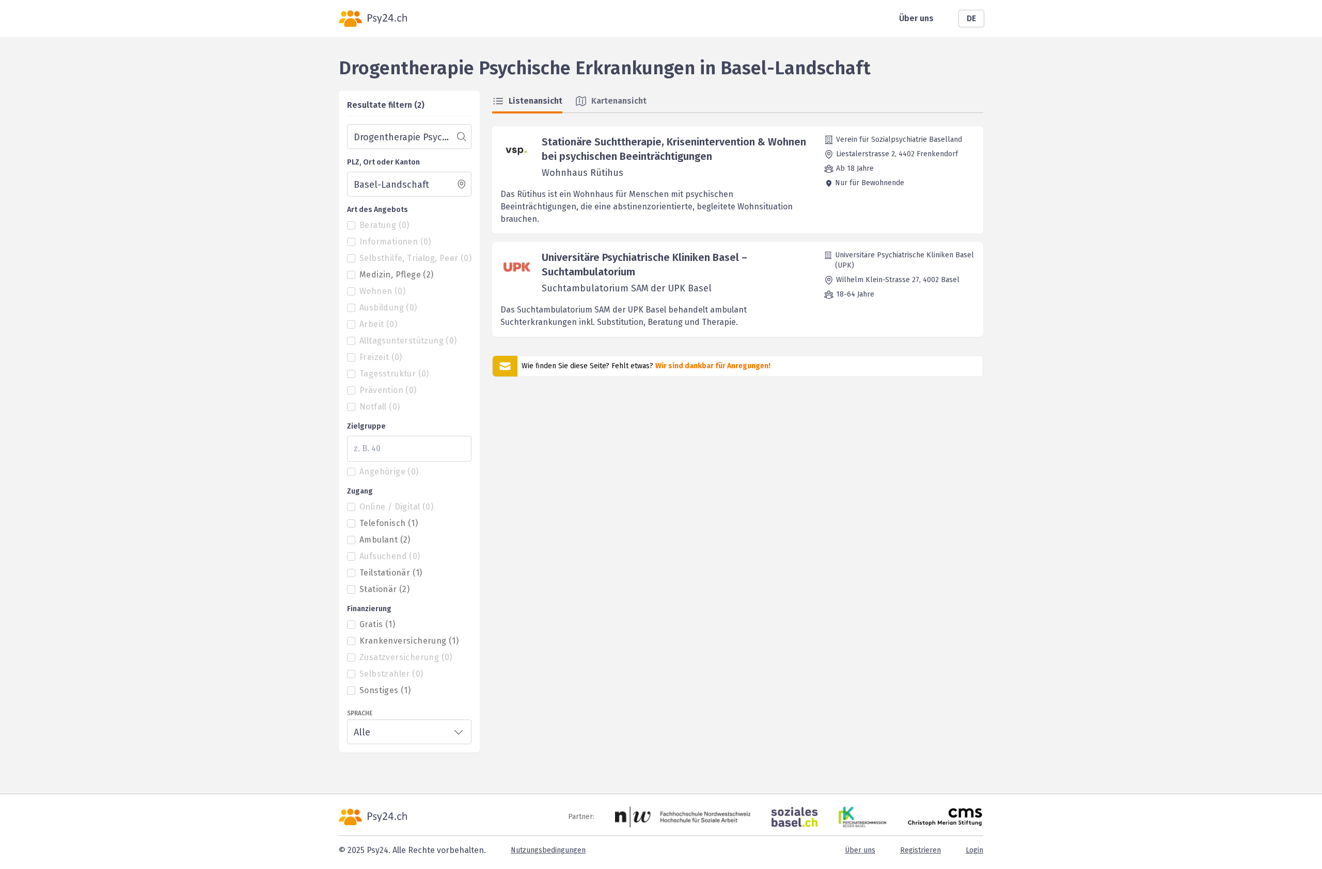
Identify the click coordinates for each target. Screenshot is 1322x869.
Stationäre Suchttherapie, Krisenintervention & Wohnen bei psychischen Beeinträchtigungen (674, 149)
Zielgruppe (366, 426)
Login (974, 850)
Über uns (916, 18)
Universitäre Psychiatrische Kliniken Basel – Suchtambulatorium (644, 264)
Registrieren (920, 850)
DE (971, 18)
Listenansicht (535, 101)
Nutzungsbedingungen (548, 850)
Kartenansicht (619, 101)
